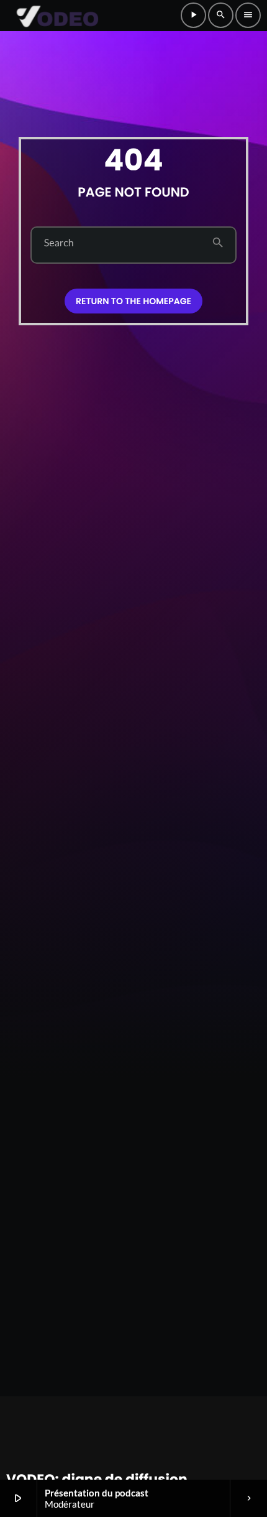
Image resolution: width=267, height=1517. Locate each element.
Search (59, 243)
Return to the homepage (133, 301)
